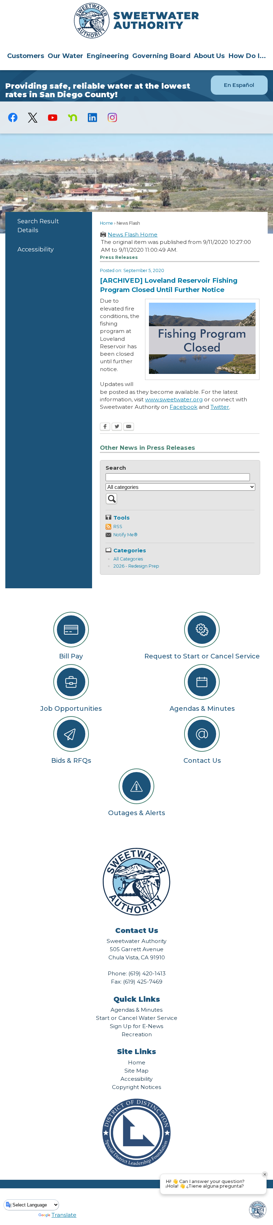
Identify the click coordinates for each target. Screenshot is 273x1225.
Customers (25, 56)
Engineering (107, 56)
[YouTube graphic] (53, 118)
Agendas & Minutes (136, 1009)
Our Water (65, 56)
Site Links (136, 1051)
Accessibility (35, 249)
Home (106, 223)
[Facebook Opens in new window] (105, 427)
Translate (64, 1214)
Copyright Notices (136, 1087)
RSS (117, 526)
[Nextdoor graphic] (72, 118)
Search (116, 467)
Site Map (136, 1070)
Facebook (183, 406)
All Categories (128, 559)
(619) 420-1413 (147, 973)
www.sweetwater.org (174, 399)
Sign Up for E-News (136, 1026)
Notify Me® (125, 534)
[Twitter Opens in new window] (117, 427)
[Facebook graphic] (13, 118)
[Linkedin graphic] (92, 118)
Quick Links (136, 999)
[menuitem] (25, 55)
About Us (209, 56)
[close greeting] (265, 1174)
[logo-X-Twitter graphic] (33, 118)
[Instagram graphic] (112, 118)
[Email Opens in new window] (128, 427)
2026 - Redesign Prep (136, 566)
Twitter (219, 406)
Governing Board (161, 56)
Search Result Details (38, 226)
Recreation (137, 1034)
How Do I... (247, 56)
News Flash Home (132, 234)
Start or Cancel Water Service (136, 1018)
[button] (111, 502)
